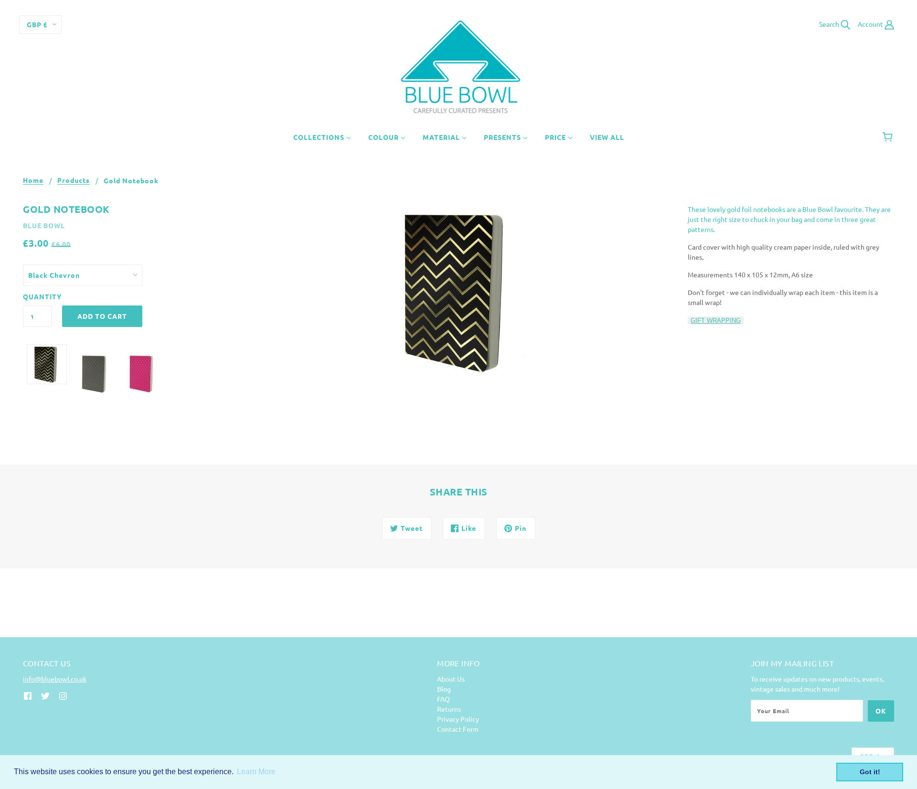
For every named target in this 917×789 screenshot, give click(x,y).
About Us (451, 678)
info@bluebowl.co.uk (54, 678)
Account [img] (871, 24)
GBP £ (37, 24)
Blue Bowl (44, 225)
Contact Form (458, 729)
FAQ (443, 698)
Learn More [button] (256, 772)
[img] (27, 695)
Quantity (37, 296)
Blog (444, 688)
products (73, 180)
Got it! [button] (870, 772)
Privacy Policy (458, 719)
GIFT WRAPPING (716, 320)
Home (33, 180)
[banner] (458, 66)
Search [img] (830, 24)
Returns (449, 709)
